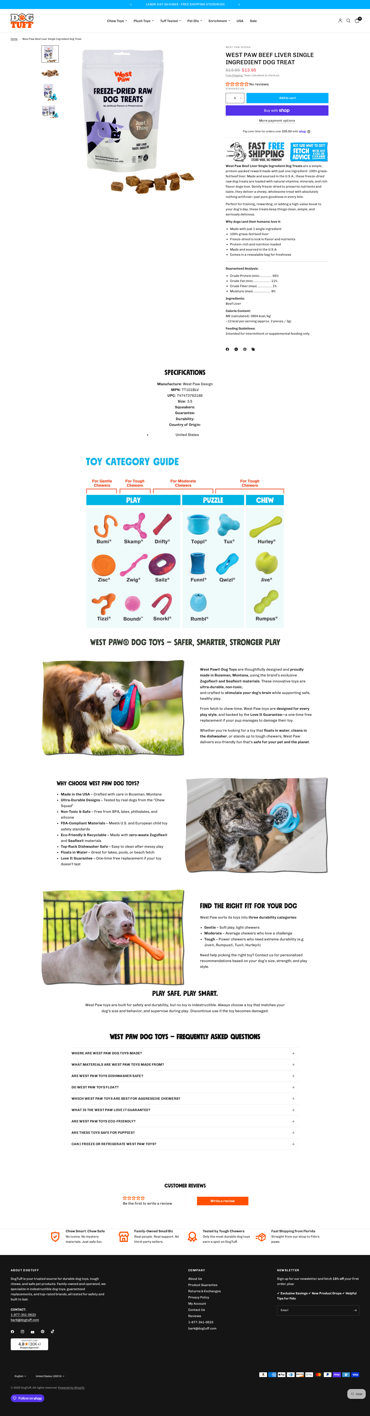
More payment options (277, 120)
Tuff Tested (169, 21)
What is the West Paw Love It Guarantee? (111, 1110)
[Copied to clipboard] (254, 349)
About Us (195, 1279)
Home (14, 38)
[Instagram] (25, 1331)
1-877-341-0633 (23, 1315)
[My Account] (340, 21)
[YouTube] (35, 1332)
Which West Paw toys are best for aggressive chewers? (126, 1099)
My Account (197, 1304)
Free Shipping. (234, 75)
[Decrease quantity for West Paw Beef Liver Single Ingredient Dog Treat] (229, 98)
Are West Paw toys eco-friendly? (104, 1121)
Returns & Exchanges (204, 1291)
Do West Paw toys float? (95, 1087)
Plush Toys (142, 21)
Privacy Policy (198, 1297)
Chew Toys (115, 21)
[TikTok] (55, 1331)
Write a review (222, 1201)
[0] (356, 21)
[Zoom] (204, 54)
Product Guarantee (203, 1285)
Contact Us (196, 1310)
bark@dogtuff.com (202, 1328)
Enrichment (218, 21)
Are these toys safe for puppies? (103, 1133)
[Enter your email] (355, 1310)
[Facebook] (228, 349)
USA (240, 21)
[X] (237, 349)
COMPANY (196, 1270)
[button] (237, 84)
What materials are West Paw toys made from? (118, 1064)
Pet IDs (193, 21)
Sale (253, 21)
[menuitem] (117, 21)
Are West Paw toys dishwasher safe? (107, 1076)
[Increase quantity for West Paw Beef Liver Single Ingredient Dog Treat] (241, 98)
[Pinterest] (245, 349)
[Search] (348, 21)
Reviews (194, 1316)
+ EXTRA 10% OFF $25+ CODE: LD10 (185, 4)
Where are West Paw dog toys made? (107, 1053)
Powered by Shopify (71, 1387)
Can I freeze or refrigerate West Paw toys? (114, 1144)
